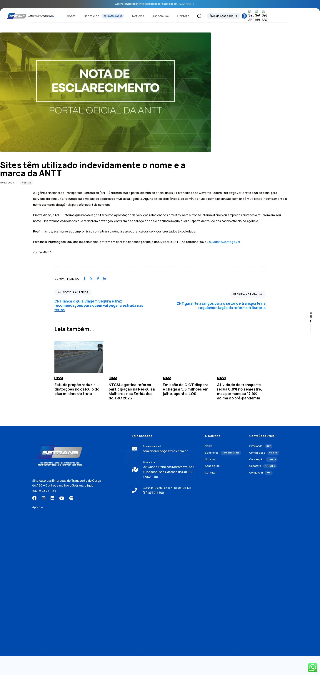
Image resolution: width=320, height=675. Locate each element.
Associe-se (160, 16)
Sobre (71, 16)
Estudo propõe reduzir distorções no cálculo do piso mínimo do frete (76, 389)
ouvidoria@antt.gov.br (224, 242)
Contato (183, 16)
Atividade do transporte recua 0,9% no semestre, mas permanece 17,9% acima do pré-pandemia (239, 391)
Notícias (138, 16)
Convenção (262, 459)
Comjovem (260, 472)
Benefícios (103, 16)
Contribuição (263, 452)
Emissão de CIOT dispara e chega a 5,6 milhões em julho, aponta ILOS (186, 389)
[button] (197, 16)
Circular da (260, 446)
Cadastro (262, 466)
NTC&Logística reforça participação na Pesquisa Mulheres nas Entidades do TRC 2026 (132, 391)
